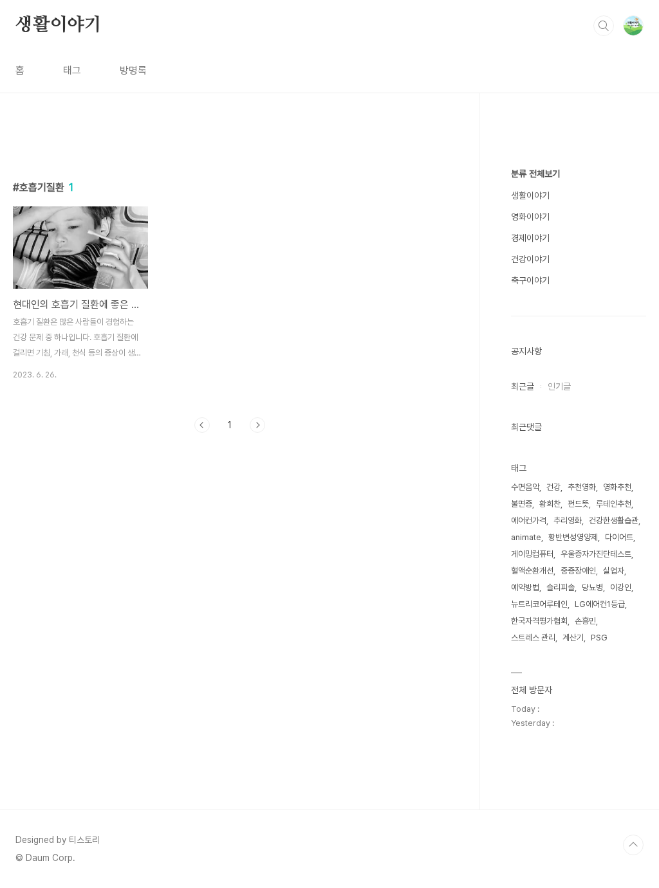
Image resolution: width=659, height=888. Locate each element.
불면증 (521, 504)
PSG (599, 637)
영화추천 (617, 487)
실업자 (613, 570)
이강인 (620, 587)
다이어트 (619, 537)
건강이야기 (530, 259)
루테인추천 (613, 504)
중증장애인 (578, 570)
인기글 (559, 386)
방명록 (133, 70)
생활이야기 (58, 25)
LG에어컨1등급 (600, 604)
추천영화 (582, 487)
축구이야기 (530, 280)
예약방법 (525, 587)
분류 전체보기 (535, 173)
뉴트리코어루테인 (539, 604)
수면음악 (525, 487)
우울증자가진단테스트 (596, 554)
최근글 (522, 386)
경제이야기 (530, 238)
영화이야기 (530, 217)
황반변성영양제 (573, 537)
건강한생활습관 (613, 520)
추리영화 (567, 520)
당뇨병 (592, 587)
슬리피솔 (560, 587)
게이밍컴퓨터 (532, 554)
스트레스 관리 (533, 637)
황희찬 (550, 504)
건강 (553, 487)
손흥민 (585, 621)
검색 (603, 25)
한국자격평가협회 (539, 621)
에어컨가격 (528, 520)
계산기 (573, 637)
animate (526, 537)
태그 (72, 70)
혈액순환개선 (532, 570)
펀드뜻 (578, 504)
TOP (633, 845)
